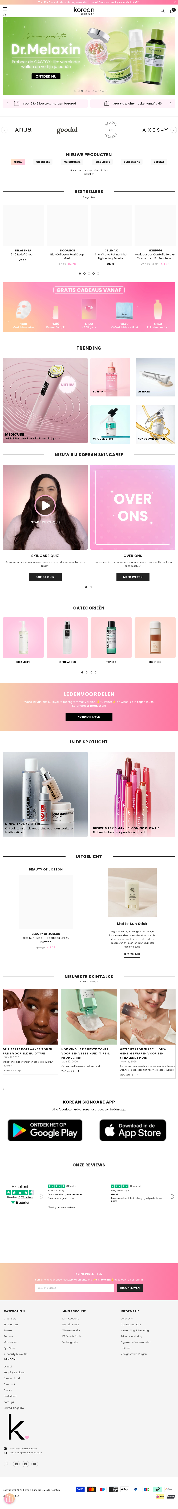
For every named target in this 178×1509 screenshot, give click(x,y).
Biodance (67, 250)
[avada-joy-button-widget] (9, 1498)
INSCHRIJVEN (130, 1288)
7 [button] (96, 91)
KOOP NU (132, 954)
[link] (89, 307)
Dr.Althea (23, 250)
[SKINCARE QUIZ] (45, 507)
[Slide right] (170, 103)
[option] (89, 2)
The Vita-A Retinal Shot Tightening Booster (111, 256)
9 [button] (103, 91)
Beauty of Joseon (45, 934)
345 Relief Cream (23, 254)
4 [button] (86, 91)
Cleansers (43, 162)
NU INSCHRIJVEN (89, 717)
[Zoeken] (5, 15)
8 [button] (100, 91)
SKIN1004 (155, 250)
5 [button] (89, 91)
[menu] (5, 9)
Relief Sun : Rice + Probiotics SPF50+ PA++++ (46, 940)
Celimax (111, 250)
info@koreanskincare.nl (30, 1452)
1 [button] (75, 91)
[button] (174, 130)
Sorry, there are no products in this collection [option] (89, 172)
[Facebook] (7, 1464)
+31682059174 (30, 1448)
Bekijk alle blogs (89, 981)
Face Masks (102, 162)
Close (175, 2)
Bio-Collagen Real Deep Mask (67, 256)
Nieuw (18, 162)
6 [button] (93, 91)
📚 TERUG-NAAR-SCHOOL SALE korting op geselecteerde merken (89, 2)
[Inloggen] (163, 11)
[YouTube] (34, 1464)
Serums (159, 162)
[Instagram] (16, 1464)
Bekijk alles (89, 197)
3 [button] (82, 91)
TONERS (111, 662)
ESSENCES (155, 662)
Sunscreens (132, 162)
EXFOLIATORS (67, 662)
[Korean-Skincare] (23, 129)
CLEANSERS (23, 662)
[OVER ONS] (132, 507)
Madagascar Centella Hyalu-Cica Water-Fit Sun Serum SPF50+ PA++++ (155, 256)
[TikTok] (25, 1464)
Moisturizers (72, 162)
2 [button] (79, 91)
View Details (9, 1070)
